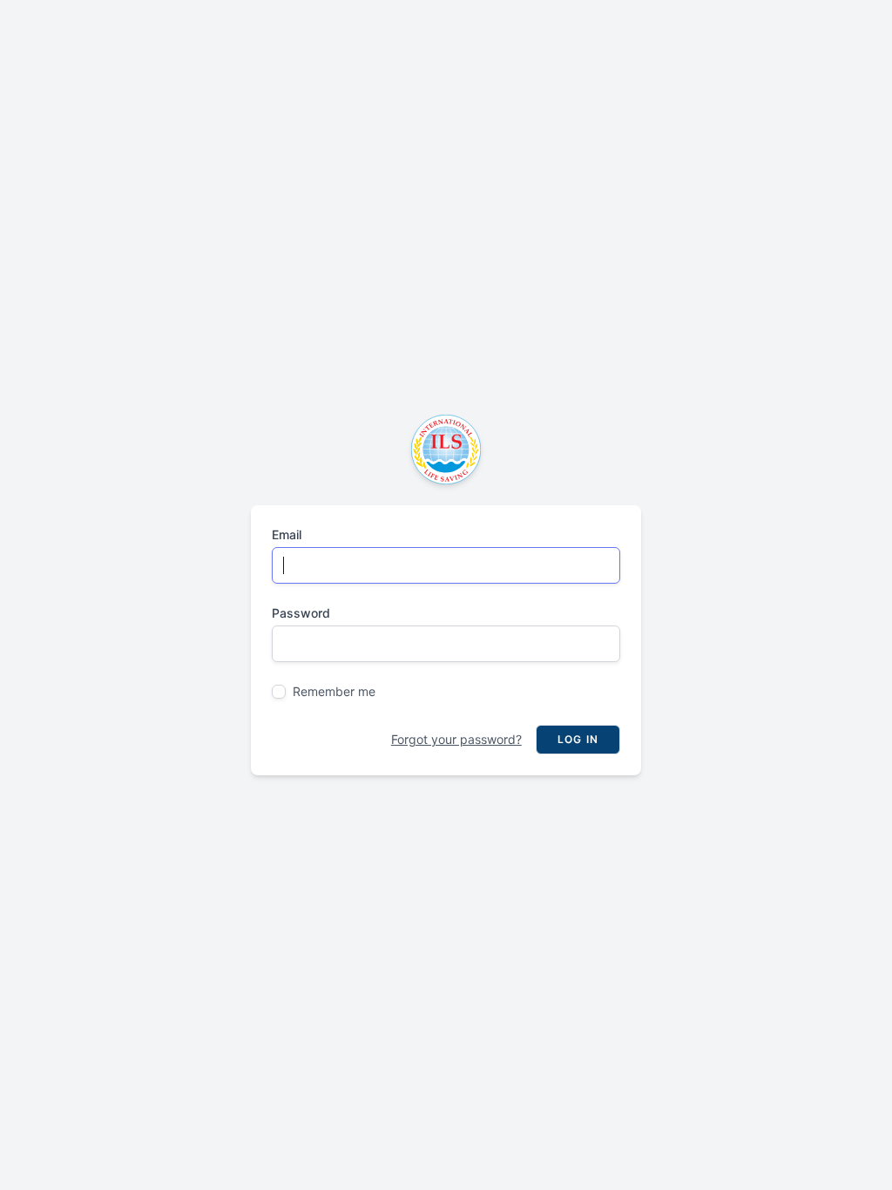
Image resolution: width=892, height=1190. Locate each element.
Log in (578, 739)
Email (286, 534)
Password (301, 612)
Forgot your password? (456, 739)
